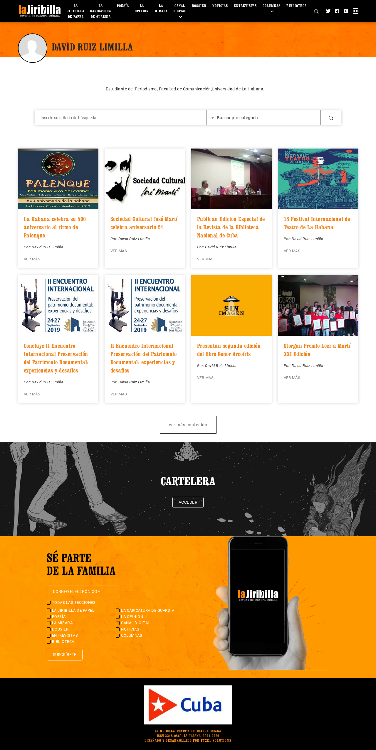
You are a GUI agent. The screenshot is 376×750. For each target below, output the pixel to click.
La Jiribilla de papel (75, 11)
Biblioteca (296, 6)
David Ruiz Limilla (47, 247)
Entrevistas (245, 6)
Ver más (32, 259)
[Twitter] (328, 11)
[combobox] (264, 117)
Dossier (199, 6)
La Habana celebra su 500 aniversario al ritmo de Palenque (55, 227)
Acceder (188, 502)
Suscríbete (64, 654)
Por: (28, 247)
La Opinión (132, 616)
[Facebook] (337, 11)
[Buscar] (316, 11)
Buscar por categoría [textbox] (237, 117)
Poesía (123, 6)
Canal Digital (179, 8)
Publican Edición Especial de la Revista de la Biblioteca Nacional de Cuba (231, 227)
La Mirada (62, 623)
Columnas (131, 635)
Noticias (220, 6)
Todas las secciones (74, 602)
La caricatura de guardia (100, 11)
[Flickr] (355, 11)
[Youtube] (346, 11)
